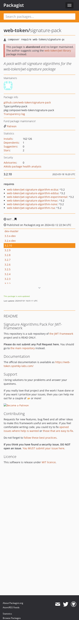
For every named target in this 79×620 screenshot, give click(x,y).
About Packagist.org (13, 603)
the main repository (22, 348)
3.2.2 (7, 283)
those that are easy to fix (58, 431)
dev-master (12, 231)
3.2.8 (7, 255)
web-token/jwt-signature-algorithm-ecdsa (32, 189)
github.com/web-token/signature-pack (27, 102)
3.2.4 (7, 274)
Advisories (10, 162)
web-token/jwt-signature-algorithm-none (32, 204)
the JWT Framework (61, 333)
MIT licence (49, 462)
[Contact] (57, 604)
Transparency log (14, 114)
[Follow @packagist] (65, 604)
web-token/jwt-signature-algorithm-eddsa (32, 193)
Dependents (11, 142)
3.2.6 (7, 264)
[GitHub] (73, 604)
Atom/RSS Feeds (11, 607)
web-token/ (17, 30)
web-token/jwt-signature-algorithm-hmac (32, 200)
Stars (7, 150)
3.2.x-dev (10, 240)
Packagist (13, 5)
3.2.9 (7, 250)
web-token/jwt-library (57, 50)
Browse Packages (12, 618)
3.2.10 (8, 245)
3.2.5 (7, 269)
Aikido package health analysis (22, 166)
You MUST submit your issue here (43, 448)
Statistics (7, 613)
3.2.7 (7, 259)
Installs (8, 138)
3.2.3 (7, 279)
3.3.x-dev (10, 236)
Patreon (12, 126)
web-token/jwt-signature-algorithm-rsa (31, 208)
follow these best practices (40, 437)
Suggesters (10, 146)
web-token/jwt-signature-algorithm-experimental (37, 197)
